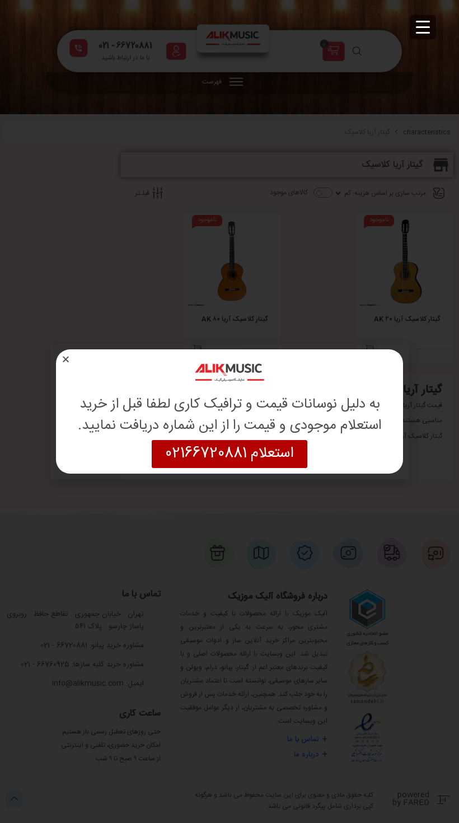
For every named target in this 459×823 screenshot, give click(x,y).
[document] (229, 411)
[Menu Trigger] (423, 27)
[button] (66, 359)
